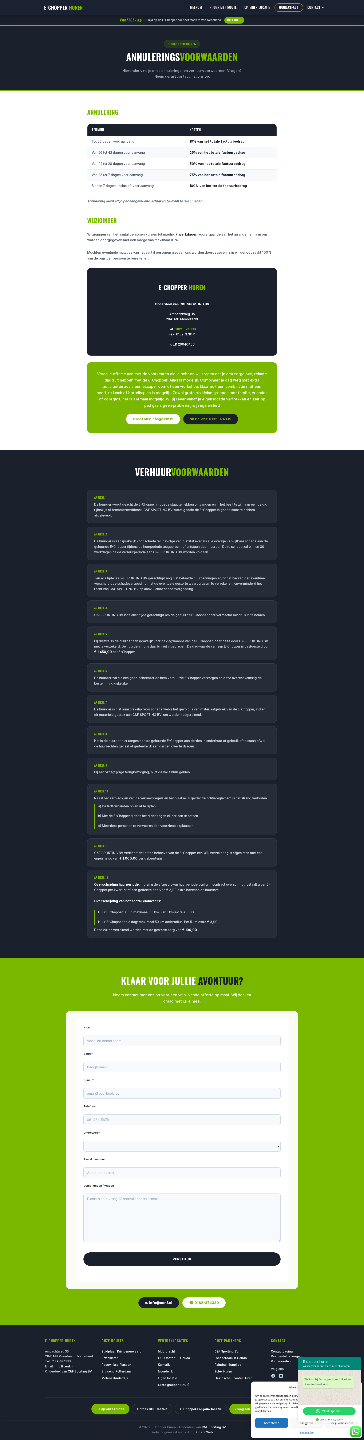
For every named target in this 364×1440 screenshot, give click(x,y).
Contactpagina (282, 1351)
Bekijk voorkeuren (341, 1423)
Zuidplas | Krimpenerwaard (121, 1351)
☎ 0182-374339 (204, 1303)
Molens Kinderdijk (115, 1378)
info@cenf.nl (64, 1366)
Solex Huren (223, 1371)
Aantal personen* (95, 1159)
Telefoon (89, 1106)
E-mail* (88, 1080)
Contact (314, 7)
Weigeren (306, 1423)
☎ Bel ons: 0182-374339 (210, 419)
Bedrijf (88, 1053)
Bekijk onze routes (110, 1409)
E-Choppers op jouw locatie (201, 1409)
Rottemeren (110, 1358)
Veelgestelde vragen (286, 1356)
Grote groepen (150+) (173, 1385)
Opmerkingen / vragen (98, 1185)
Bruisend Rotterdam (116, 1371)
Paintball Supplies (227, 1364)
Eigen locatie (167, 1378)
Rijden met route (223, 7)
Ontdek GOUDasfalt (152, 1409)
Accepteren (271, 1423)
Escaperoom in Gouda (230, 1358)
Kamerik (164, 1364)
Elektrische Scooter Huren (233, 1378)
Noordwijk (165, 1371)
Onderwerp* (91, 1132)
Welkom (196, 7)
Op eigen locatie (257, 7)
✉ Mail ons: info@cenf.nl (153, 419)
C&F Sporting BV (80, 1371)
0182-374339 (185, 329)
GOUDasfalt (288, 7)
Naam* (88, 1027)
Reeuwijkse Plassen (116, 1364)
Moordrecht (166, 1351)
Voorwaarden (306, 1432)
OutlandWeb (203, 1432)
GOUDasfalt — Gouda (174, 1358)
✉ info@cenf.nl (158, 1303)
